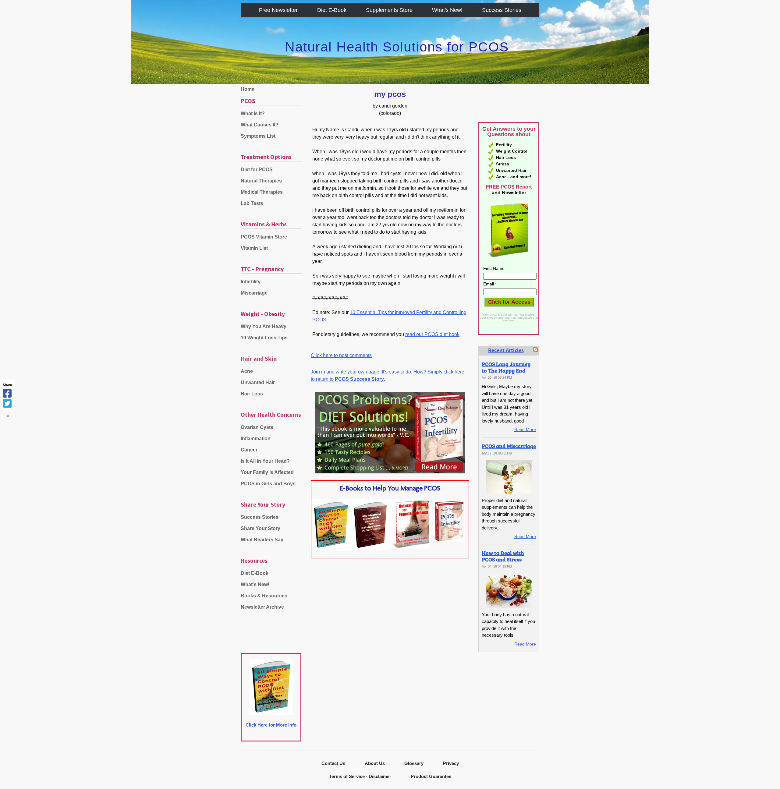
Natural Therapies (261, 180)
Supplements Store (389, 10)
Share (7, 385)
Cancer (249, 449)
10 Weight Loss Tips (264, 337)
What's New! (447, 10)
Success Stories (501, 10)
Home (247, 89)
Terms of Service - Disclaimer (360, 776)
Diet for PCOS (257, 169)
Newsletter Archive (262, 607)
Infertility (251, 281)
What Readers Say (262, 539)
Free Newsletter (278, 10)
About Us (375, 763)
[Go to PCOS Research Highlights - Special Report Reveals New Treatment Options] (370, 548)
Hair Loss (252, 393)
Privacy (451, 763)
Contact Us (333, 763)
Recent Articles (506, 350)
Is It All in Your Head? (265, 461)
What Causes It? (259, 124)
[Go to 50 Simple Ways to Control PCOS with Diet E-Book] (331, 549)
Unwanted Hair (258, 382)
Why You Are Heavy (263, 326)
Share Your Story (260, 528)
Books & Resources (264, 595)
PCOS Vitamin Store (264, 236)
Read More (525, 429)
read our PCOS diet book (432, 334)
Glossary (414, 763)
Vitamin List (254, 248)
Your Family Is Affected (267, 472)
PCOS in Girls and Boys (268, 483)
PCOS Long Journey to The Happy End (506, 367)
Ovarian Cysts (257, 427)
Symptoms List (258, 136)
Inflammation (256, 438)
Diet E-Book (331, 10)
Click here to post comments (341, 355)
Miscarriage (254, 292)
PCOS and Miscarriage (509, 446)
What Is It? (253, 113)
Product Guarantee (431, 776)
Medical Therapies (262, 192)
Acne (247, 371)
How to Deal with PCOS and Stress (503, 556)
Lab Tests (252, 203)
